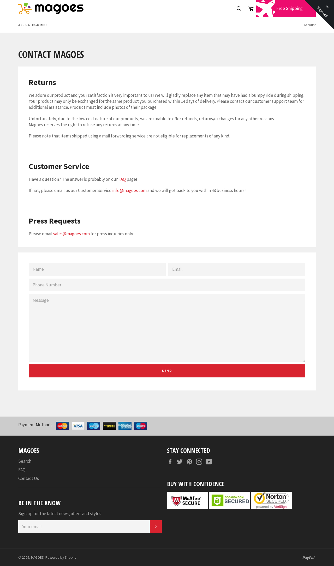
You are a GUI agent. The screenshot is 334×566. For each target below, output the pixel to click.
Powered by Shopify (60, 557)
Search (24, 461)
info (116, 190)
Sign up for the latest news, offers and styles (59, 513)
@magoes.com (133, 190)
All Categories (32, 24)
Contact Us (28, 478)
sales (58, 234)
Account (310, 25)
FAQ (122, 179)
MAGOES (37, 557)
